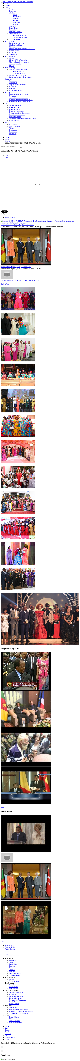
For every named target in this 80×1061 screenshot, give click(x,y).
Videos (11, 128)
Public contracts (14, 120)
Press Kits (12, 30)
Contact (7, 1039)
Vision (11, 962)
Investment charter (15, 107)
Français (8, 3)
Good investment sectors (17, 115)
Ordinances (17, 17)
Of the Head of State (20, 35)
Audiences (12, 26)
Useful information (15, 90)
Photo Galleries (14, 124)
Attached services (19, 73)
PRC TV (8, 1034)
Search (7, 1030)
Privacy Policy (10, 1037)
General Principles (15, 105)
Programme (13, 52)
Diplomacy (12, 88)
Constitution (13, 83)
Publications (13, 132)
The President (9, 41)
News (7, 7)
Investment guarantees (16, 111)
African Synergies (15, 64)
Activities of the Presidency (18, 75)
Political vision (14, 51)
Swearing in (13, 54)
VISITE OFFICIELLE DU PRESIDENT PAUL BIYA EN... (21, 280)
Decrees (16, 18)
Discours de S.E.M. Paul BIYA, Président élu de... (17, 225)
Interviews (12, 11)
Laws (15, 15)
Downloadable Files (15, 1023)
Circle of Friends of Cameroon (19, 62)
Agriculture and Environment (18, 98)
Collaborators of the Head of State (20, 77)
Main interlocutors (15, 117)
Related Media (10, 217)
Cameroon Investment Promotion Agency (22, 119)
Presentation (13, 81)
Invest (7, 103)
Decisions (16, 22)
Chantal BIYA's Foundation (18, 60)
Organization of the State (17, 85)
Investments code (15, 109)
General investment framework (19, 113)
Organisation (13, 985)
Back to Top (5, 284)
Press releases (13, 28)
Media (7, 122)
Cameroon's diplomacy (16, 996)
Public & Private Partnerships (18, 1002)
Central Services (18, 71)
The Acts (12, 13)
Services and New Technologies (19, 102)
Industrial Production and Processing (21, 100)
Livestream (12, 134)
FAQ (6, 1036)
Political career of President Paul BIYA (22, 49)
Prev (6, 155)
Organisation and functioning (18, 69)
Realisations (13, 964)
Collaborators (13, 987)
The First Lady (10, 56)
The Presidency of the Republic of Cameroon (18, 2)
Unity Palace (13, 989)
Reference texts (14, 1004)
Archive (7, 1032)
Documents (13, 130)
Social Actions (14, 981)
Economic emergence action (18, 94)
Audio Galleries (14, 126)
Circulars (16, 24)
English (7, 5)
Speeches (12, 9)
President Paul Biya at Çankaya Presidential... (16, 267)
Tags (6, 1028)
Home (7, 137)
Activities (12, 58)
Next (6, 157)
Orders (15, 20)
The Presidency (10, 68)
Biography (12, 47)
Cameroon (8, 79)
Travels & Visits (14, 39)
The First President (15, 45)
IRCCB (11, 66)
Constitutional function (16, 43)
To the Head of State (20, 37)
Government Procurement (17, 1000)
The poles (8, 92)
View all (3, 807)
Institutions (12, 86)
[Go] (21, 147)
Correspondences (15, 34)
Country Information (16, 992)
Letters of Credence (15, 32)
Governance (13, 96)
